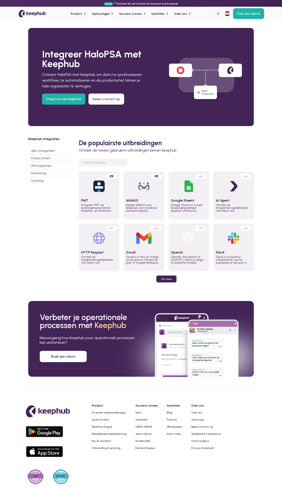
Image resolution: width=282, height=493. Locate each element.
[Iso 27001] (60, 477)
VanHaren (141, 419)
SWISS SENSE (143, 426)
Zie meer (166, 279)
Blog (169, 412)
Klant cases (174, 434)
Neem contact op (106, 99)
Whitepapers (174, 426)
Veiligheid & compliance (206, 434)
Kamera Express (145, 448)
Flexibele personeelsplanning (109, 434)
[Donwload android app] (45, 440)
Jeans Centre (143, 434)
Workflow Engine (102, 426)
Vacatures (197, 419)
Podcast (172, 419)
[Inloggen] (218, 13)
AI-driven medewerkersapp (108, 412)
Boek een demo (63, 356)
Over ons (196, 412)
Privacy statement (202, 448)
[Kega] (32, 13)
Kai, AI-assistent (101, 441)
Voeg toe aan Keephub (64, 99)
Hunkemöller (143, 441)
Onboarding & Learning (106, 448)
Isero (138, 412)
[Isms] (35, 477)
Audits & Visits (100, 419)
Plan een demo (248, 13)
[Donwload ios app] (45, 460)
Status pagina (200, 441)
